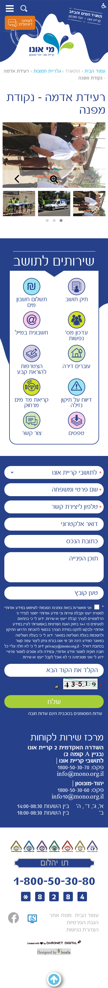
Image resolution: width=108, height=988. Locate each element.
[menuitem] (86, 915)
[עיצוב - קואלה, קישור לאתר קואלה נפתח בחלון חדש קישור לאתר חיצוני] (54, 951)
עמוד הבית (94, 71)
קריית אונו (94, 20)
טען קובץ (86, 593)
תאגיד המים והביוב (85, 14)
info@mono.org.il (80, 773)
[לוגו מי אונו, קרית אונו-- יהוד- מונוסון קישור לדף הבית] (51, 45)
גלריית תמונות (47, 71)
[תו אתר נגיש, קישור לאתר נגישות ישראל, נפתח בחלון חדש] (32, 925)
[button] (24, 8)
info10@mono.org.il (78, 796)
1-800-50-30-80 (54, 880)
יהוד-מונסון (75, 17)
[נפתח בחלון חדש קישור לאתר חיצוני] (13, 917)
